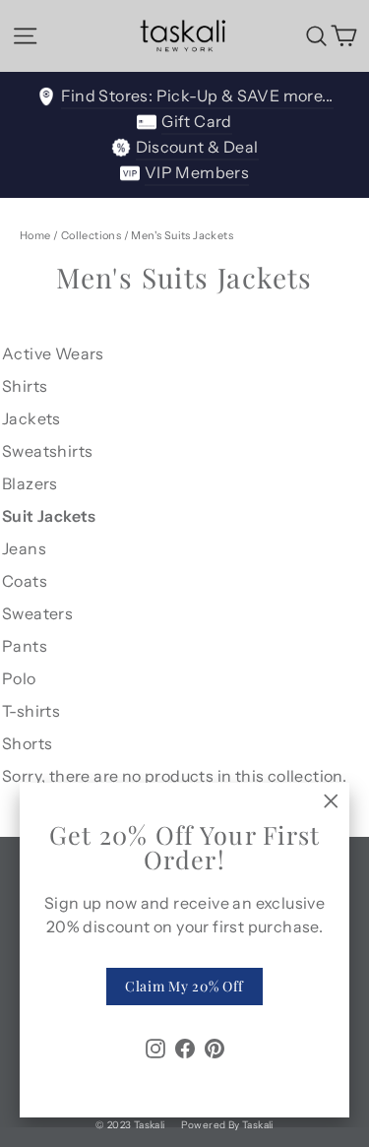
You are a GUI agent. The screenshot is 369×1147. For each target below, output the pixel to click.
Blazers (30, 483)
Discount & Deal (197, 147)
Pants (24, 646)
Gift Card (196, 121)
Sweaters (37, 613)
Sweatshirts (47, 451)
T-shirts (31, 711)
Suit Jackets (49, 516)
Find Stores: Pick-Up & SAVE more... (197, 95)
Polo (19, 678)
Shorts (27, 743)
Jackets (31, 418)
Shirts (24, 386)
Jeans (24, 548)
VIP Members (197, 172)
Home (35, 235)
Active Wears (53, 353)
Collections (91, 235)
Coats (24, 581)
